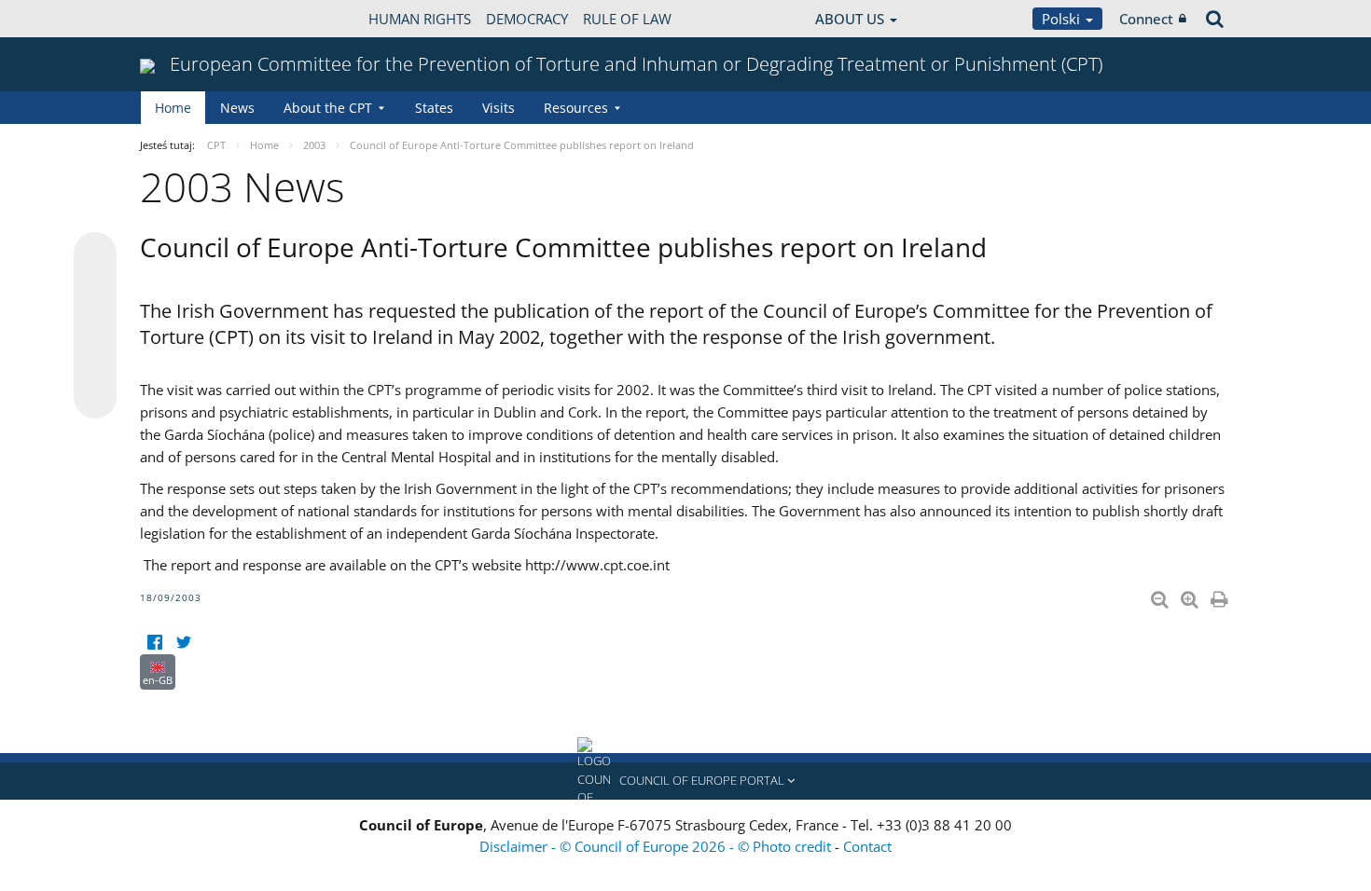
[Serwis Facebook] (154, 642)
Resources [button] (576, 108)
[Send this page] (95, 397)
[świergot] (183, 642)
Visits (498, 108)
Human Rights (419, 18)
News (237, 108)
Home (173, 108)
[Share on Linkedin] (95, 362)
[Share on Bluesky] (95, 255)
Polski (1063, 18)
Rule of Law (627, 18)
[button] (685, 781)
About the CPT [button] (328, 108)
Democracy (527, 18)
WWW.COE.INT (186, 18)
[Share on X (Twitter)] (95, 291)
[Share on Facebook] (95, 326)
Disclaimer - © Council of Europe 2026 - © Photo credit (657, 846)
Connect (1146, 18)
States (434, 108)
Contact (867, 846)
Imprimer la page (1221, 595)
